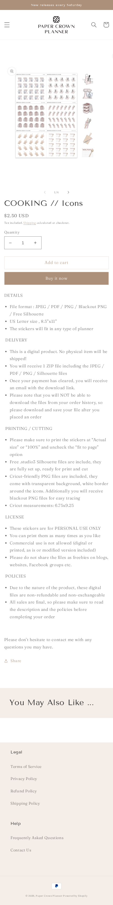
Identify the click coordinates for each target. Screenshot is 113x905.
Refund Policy (24, 791)
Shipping (29, 223)
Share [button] (16, 660)
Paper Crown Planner (49, 895)
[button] (7, 25)
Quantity (11, 232)
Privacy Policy (24, 778)
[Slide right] (68, 192)
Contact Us (21, 850)
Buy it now (56, 278)
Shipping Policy (25, 803)
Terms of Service (26, 766)
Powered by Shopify (75, 895)
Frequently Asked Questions (37, 837)
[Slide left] (44, 192)
